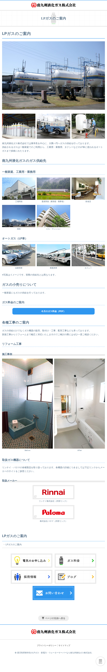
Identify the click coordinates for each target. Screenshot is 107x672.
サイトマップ (64, 645)
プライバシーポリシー (46, 645)
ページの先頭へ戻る (55, 618)
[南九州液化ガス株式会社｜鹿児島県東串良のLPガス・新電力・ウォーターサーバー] (53, 5)
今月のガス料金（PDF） (53, 311)
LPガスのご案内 (14, 536)
